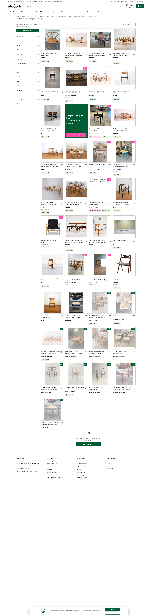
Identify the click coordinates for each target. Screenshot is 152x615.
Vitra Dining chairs (51, 461)
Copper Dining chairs (82, 466)
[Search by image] (121, 6)
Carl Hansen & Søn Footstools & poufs (26, 471)
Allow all (112, 609)
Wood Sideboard (111, 461)
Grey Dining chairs (81, 472)
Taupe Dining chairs (82, 475)
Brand (23, 16)
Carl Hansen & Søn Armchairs (24, 466)
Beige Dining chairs (82, 477)
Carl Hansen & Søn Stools (23, 468)
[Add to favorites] (62, 54)
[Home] (14, 6)
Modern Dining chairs (52, 475)
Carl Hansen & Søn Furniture (46, 16)
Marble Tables (110, 468)
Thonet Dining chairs (52, 466)
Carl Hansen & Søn (32, 16)
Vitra (108, 463)
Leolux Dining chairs (52, 463)
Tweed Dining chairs (82, 461)
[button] (103, 2)
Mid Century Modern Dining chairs (55, 477)
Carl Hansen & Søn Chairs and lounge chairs (67, 16)
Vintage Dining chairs (52, 472)
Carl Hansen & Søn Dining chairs (89, 16)
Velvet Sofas (110, 466)
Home (18, 16)
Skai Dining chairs (81, 463)
